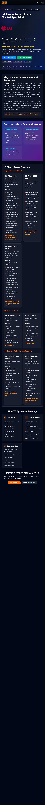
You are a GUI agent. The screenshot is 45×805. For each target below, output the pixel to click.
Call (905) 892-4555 (29, 482)
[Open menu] (42, 3)
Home (38, 2)
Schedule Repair (14, 482)
